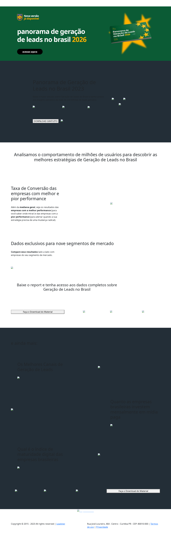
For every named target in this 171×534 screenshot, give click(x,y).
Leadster (60, 523)
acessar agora (29, 51)
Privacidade (102, 527)
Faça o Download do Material (38, 311)
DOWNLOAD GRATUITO (46, 121)
